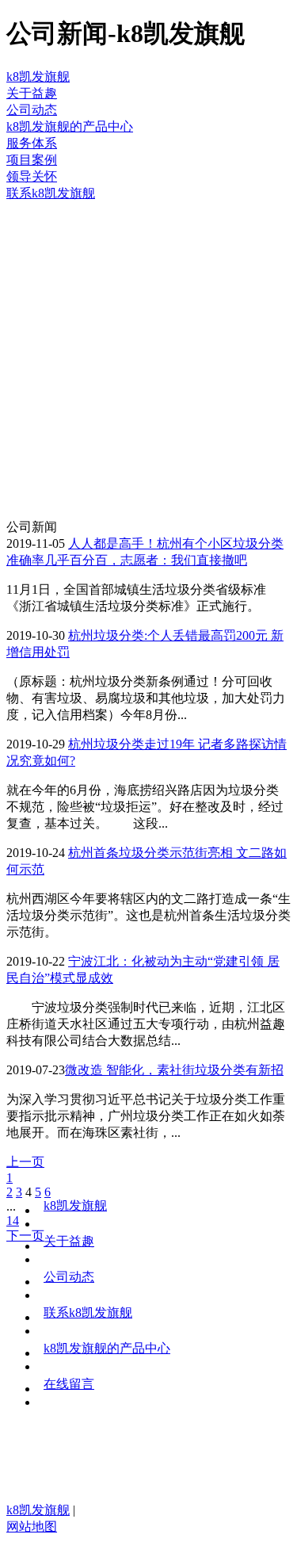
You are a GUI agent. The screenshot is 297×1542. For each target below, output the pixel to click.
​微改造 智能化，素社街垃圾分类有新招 (174, 1070)
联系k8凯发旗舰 (88, 1312)
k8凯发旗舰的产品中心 (107, 1348)
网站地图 (31, 1526)
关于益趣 (69, 1241)
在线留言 (69, 1384)
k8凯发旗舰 (38, 76)
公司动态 (69, 1277)
